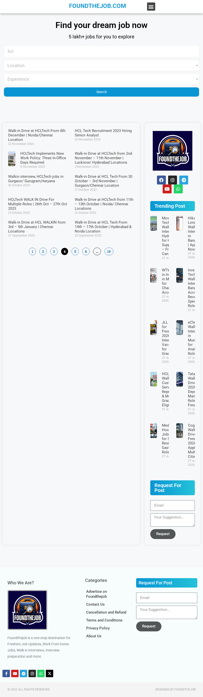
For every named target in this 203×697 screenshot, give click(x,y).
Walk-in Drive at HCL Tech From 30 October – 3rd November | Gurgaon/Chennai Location (103, 181)
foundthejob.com (97, 5)
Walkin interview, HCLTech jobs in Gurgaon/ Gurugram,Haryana (35, 178)
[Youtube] (15, 673)
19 (109, 251)
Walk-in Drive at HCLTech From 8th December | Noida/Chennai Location (36, 135)
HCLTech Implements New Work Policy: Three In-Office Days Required (43, 158)
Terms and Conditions (104, 620)
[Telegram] (183, 180)
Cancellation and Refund (106, 612)
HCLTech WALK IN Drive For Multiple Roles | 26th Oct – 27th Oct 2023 (37, 204)
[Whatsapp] (178, 188)
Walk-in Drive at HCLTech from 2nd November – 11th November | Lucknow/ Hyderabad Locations (103, 158)
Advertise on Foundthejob (96, 594)
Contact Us (95, 604)
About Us (94, 636)
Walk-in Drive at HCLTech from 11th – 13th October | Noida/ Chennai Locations (104, 204)
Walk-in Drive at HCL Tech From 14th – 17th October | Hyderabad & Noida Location (103, 226)
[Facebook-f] (6, 673)
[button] (151, 6)
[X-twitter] (49, 673)
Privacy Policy (98, 628)
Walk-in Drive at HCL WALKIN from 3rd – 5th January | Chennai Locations (37, 226)
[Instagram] (32, 673)
